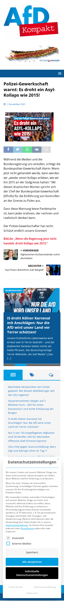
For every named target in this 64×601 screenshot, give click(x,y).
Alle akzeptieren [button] (32, 561)
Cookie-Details (15, 586)
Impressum (32, 593)
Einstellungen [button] (27, 528)
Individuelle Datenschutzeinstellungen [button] (32, 573)
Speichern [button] (32, 552)
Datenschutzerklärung (17, 525)
